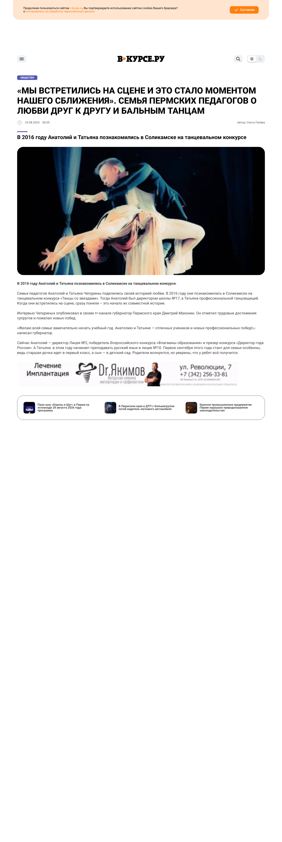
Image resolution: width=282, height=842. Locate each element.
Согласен (247, 10)
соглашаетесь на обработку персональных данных (60, 11)
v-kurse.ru (76, 8)
